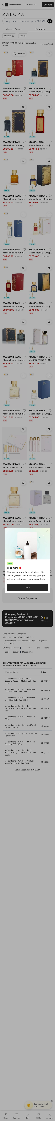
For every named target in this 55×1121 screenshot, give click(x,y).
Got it (27, 587)
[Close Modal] (47, 531)
